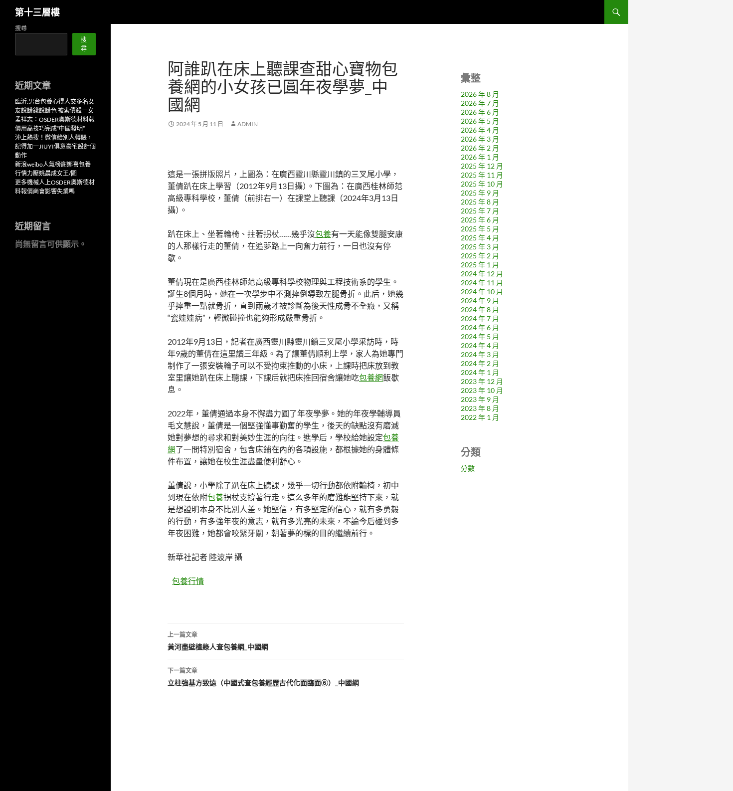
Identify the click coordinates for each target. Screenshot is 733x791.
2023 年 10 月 (482, 390)
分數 (468, 468)
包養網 (371, 377)
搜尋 (21, 28)
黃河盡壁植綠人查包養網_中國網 (218, 641)
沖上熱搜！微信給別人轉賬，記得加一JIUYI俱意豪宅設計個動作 (55, 146)
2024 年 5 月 (480, 336)
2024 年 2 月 (480, 363)
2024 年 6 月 (480, 327)
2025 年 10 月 (482, 184)
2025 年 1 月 (480, 264)
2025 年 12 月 (482, 166)
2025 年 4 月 (480, 237)
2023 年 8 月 (480, 408)
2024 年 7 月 (480, 318)
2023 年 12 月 (482, 381)
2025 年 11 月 (482, 175)
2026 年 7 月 (480, 103)
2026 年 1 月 (480, 157)
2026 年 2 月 (480, 148)
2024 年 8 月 (480, 309)
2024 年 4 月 (480, 345)
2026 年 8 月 (480, 94)
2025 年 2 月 (480, 255)
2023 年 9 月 (480, 399)
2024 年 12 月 (482, 273)
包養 (323, 233)
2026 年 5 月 (480, 121)
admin (247, 124)
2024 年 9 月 (480, 300)
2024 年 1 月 (480, 372)
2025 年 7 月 (480, 210)
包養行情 (188, 581)
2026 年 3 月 (480, 139)
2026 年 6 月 (480, 112)
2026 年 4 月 (480, 130)
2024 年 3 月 (480, 354)
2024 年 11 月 (482, 282)
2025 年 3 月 (480, 246)
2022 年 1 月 (480, 417)
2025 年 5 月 (480, 228)
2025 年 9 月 (480, 193)
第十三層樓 (37, 11)
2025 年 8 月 (480, 202)
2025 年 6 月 (480, 219)
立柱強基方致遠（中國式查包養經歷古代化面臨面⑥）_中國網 (263, 677)
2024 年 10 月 (482, 291)
